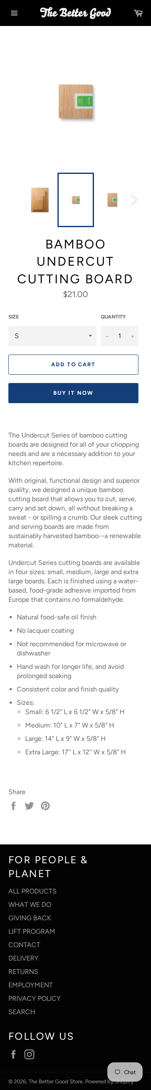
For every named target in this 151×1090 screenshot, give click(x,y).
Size (13, 317)
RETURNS (23, 972)
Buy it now (73, 393)
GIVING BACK (29, 918)
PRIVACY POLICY (34, 998)
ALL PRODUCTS (32, 891)
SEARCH (21, 1012)
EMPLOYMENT (30, 985)
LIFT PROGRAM (31, 931)
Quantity (113, 317)
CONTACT (24, 945)
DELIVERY (23, 958)
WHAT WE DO (29, 905)
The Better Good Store (56, 1081)
